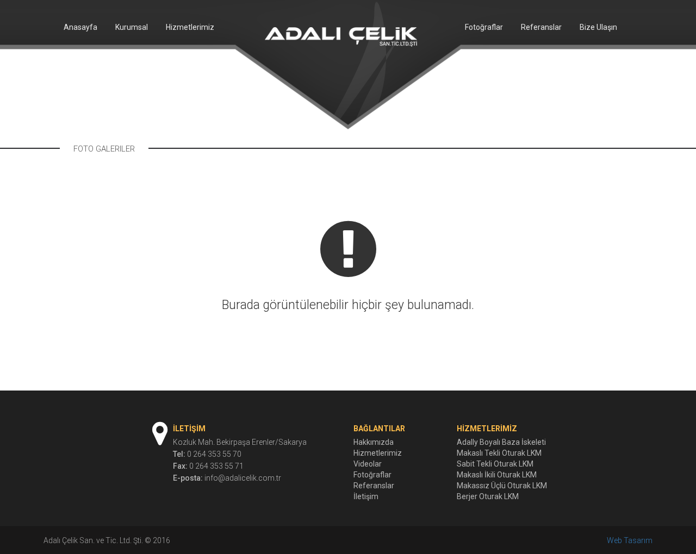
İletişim (365, 496)
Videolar (367, 463)
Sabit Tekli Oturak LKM (495, 463)
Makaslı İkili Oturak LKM (497, 474)
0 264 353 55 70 (214, 454)
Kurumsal (131, 27)
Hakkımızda (373, 442)
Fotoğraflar (483, 27)
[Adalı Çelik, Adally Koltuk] (341, 36)
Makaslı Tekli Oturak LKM (499, 453)
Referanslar (541, 27)
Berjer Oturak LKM (488, 496)
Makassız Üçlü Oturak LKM (502, 485)
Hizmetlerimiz (190, 27)
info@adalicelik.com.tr (242, 478)
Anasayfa (80, 27)
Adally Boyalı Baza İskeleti (501, 442)
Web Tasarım (629, 540)
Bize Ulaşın (598, 27)
